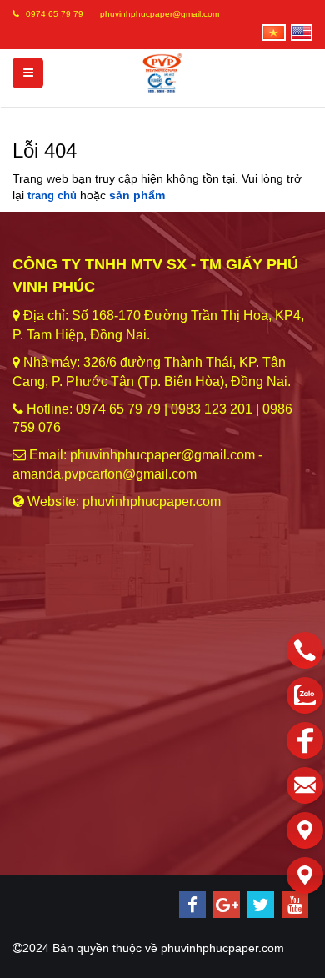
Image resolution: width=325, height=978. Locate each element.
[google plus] (226, 904)
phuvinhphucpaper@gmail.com (159, 13)
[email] (305, 785)
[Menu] (27, 73)
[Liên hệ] (305, 830)
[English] (300, 29)
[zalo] (305, 695)
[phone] (305, 650)
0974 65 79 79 (54, 13)
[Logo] (162, 72)
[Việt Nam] (273, 29)
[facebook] (192, 904)
